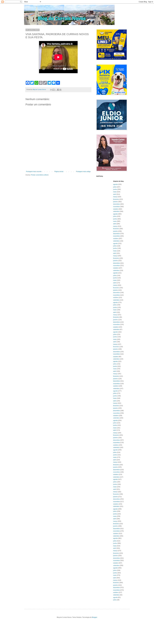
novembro (116, 206)
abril (114, 194)
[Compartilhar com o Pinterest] (60, 89)
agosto (115, 184)
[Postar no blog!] (53, 89)
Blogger (94, 617)
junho (115, 189)
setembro (116, 211)
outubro (115, 209)
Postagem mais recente (34, 171)
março (115, 197)
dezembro (116, 204)
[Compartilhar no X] (56, 89)
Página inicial (58, 171)
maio (114, 192)
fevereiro (116, 199)
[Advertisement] (58, 164)
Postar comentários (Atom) (39, 175)
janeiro (115, 202)
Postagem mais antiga (83, 171)
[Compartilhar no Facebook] (58, 89)
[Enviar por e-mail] (51, 89)
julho (114, 187)
